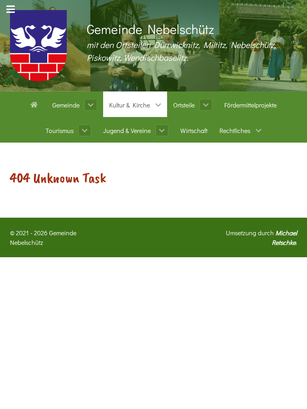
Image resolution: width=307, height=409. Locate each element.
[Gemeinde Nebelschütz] (38, 45)
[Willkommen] (35, 103)
